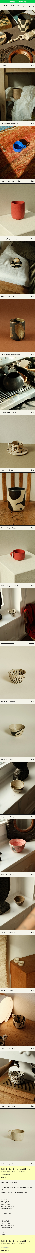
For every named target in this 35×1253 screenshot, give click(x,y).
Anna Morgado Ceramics (11, 6)
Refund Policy (5, 1204)
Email (3, 1235)
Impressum (5, 1200)
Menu (25, 7)
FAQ (2, 1197)
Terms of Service (6, 1208)
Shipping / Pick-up (7, 1206)
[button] (31, 6)
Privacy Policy (5, 1202)
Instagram (4, 1232)
